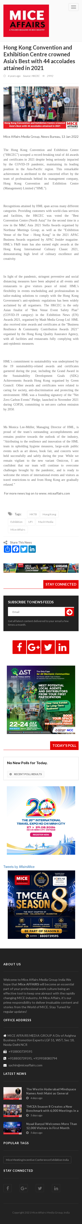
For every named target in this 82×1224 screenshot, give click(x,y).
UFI (30, 521)
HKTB (33, 514)
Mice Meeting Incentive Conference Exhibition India (37, 1159)
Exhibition (16, 521)
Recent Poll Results (28, 774)
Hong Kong (49, 514)
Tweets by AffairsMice (19, 866)
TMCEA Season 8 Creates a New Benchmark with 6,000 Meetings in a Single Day (52, 1111)
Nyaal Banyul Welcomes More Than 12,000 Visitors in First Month (51, 1126)
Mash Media (45, 521)
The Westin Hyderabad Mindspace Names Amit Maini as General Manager (51, 1093)
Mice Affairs (17, 529)
